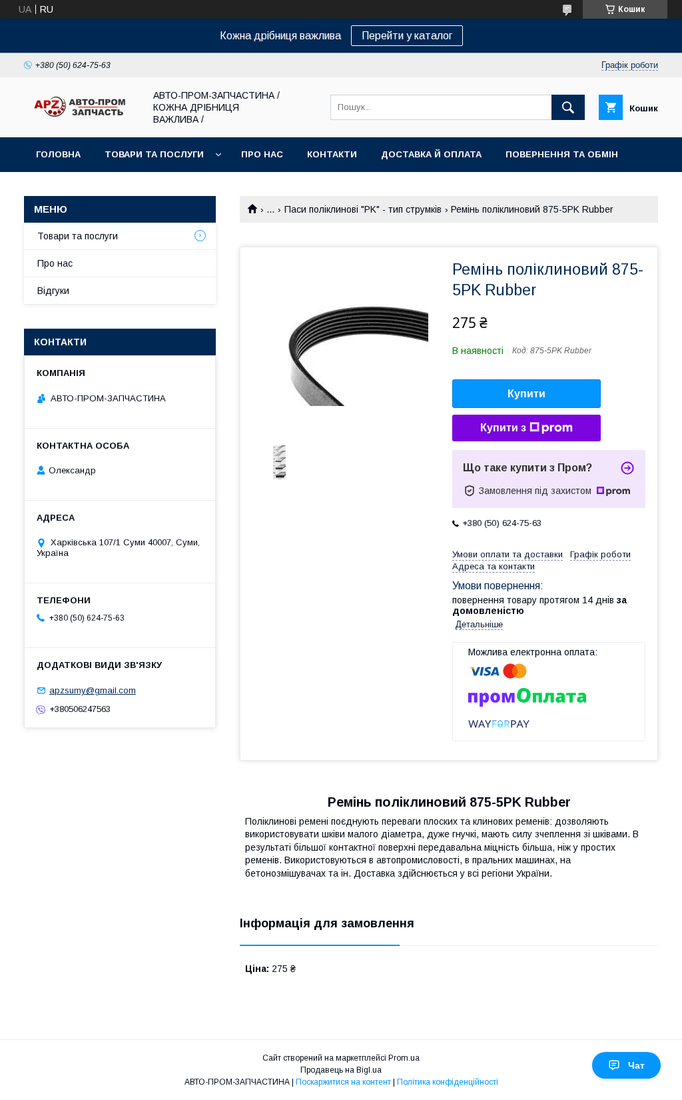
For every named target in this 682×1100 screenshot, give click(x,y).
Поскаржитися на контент (343, 1082)
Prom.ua (404, 1058)
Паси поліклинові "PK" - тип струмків (363, 209)
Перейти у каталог (407, 35)
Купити (526, 393)
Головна (58, 154)
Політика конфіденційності (447, 1082)
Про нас (262, 154)
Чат (636, 1065)
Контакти (332, 154)
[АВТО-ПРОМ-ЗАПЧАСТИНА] (80, 117)
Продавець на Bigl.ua (341, 1070)
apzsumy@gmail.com (92, 690)
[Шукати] (568, 107)
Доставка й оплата (431, 154)
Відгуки (53, 290)
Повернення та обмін (562, 154)
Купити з (503, 427)
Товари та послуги (154, 154)
